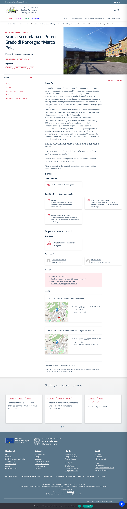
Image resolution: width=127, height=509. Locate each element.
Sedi (32, 67)
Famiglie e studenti (71, 456)
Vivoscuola (8, 456)
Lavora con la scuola (113, 18)
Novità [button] (26, 18)
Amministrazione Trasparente (30, 476)
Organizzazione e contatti (14, 91)
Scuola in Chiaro (10, 461)
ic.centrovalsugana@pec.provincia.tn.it (64, 283)
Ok (80, 506)
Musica (20, 398)
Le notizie (98, 454)
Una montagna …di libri (97, 406)
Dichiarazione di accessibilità (65, 476)
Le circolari (98, 456)
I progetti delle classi (71, 470)
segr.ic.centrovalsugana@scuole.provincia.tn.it (71, 279)
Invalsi (7, 466)
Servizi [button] (18, 18)
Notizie (29, 398)
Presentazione (40, 454)
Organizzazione (40, 466)
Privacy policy (87, 506)
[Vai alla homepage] (11, 10)
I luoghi (37, 456)
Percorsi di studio (70, 459)
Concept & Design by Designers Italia (99, 501)
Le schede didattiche (71, 468)
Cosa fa (8, 84)
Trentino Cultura (10, 464)
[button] (19, 77)
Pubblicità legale (77, 18)
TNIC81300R (70, 492)
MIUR (7, 454)
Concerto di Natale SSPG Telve (21, 402)
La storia (38, 468)
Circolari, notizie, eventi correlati (16, 98)
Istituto (9, 67)
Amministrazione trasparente (94, 18)
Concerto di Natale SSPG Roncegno (63, 402)
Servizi (8, 87)
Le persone (38, 459)
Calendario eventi (100, 459)
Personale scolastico (71, 454)
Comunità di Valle (11, 468)
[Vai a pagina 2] (63, 426)
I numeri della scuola (42, 461)
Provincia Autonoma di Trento (15, 459)
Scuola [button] (9, 18)
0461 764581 (62, 276)
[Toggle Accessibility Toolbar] (122, 504)
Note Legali (101, 476)
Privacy (66, 18)
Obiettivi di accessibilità (86, 476)
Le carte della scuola (42, 464)
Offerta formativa (70, 466)
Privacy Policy (47, 476)
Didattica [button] (35, 18)
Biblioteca (91, 398)
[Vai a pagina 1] (61, 426)
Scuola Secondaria (21, 67)
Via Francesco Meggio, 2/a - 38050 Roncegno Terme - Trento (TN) (66, 484)
